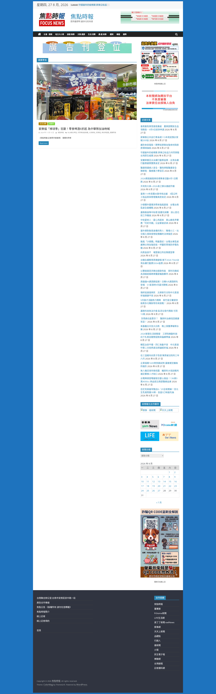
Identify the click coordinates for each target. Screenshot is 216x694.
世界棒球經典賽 (83, 132)
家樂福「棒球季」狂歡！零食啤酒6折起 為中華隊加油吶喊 (74, 128)
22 (170, 486)
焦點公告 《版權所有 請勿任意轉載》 (54, 607)
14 (164, 481)
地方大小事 (59, 34)
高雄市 (51, 124)
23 (175, 486)
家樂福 (98, 132)
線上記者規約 (43, 620)
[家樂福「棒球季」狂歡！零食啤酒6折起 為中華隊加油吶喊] (87, 65)
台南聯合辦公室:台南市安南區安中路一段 (56, 598)
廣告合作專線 (43, 602)
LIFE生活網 (159, 617)
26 (153, 490)
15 (170, 481)
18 (148, 486)
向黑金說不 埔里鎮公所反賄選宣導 (157, 252)
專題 (118, 34)
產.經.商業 (102, 34)
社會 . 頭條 (48, 34)
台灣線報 (158, 663)
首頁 (39, 630)
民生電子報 (159, 654)
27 (159, 490)
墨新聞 (157, 645)
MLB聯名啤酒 (72, 132)
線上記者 (41, 616)
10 (142, 481)
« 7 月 (159, 502)
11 (148, 481)
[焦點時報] (39, 34)
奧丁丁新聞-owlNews (164, 622)
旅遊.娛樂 (70, 34)
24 (142, 490)
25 (148, 490)
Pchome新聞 (160, 613)
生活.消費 (92, 34)
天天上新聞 (159, 631)
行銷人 (157, 640)
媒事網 (157, 627)
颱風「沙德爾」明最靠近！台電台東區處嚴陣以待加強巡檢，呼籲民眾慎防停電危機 (159, 244)
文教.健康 (81, 34)
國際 (124, 34)
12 (153, 481)
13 (159, 481)
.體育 (112, 34)
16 (175, 481)
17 (142, 486)
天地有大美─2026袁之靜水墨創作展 (157, 186)
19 (153, 486)
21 (164, 486)
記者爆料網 (159, 668)
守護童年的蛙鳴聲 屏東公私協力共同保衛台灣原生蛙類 (93, 6)
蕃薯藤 (157, 608)
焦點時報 (82, 16)
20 (159, 486)
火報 (156, 649)
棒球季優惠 (105, 132)
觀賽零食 (113, 132)
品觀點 (157, 636)
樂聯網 (157, 658)
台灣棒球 (92, 132)
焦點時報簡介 (43, 611)
